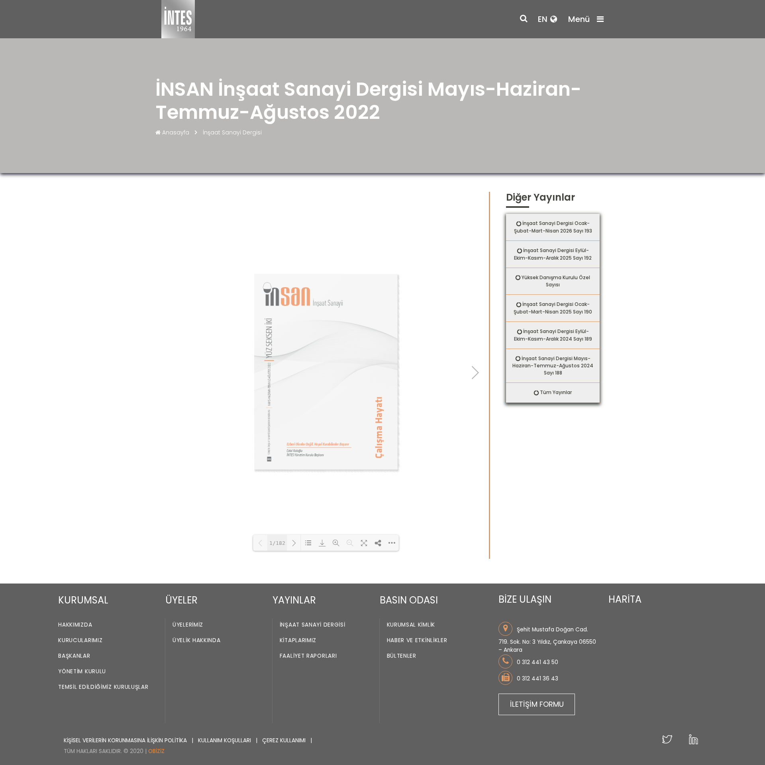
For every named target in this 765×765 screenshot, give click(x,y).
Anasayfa (176, 132)
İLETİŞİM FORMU (537, 704)
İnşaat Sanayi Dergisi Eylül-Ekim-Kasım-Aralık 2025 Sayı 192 (553, 254)
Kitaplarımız (298, 640)
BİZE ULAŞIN (524, 599)
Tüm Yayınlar (556, 392)
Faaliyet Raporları (308, 656)
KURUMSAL (83, 600)
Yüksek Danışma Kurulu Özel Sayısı (556, 281)
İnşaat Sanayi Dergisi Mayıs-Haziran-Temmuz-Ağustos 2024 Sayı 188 (552, 366)
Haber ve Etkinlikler (417, 640)
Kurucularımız (80, 640)
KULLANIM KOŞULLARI (225, 740)
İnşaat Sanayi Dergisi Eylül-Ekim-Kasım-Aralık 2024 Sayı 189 (553, 335)
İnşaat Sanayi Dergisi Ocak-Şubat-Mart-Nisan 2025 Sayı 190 (553, 308)
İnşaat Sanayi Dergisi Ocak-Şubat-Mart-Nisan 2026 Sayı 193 (553, 227)
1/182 (277, 543)
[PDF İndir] (322, 543)
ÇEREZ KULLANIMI (284, 740)
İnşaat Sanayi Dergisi (232, 132)
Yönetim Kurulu (82, 671)
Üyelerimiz (188, 625)
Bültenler (401, 656)
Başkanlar (74, 656)
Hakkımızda (75, 625)
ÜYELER (181, 600)
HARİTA (624, 599)
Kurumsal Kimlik (411, 625)
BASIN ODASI (409, 600)
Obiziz (156, 751)
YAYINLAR (294, 600)
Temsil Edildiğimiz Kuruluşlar (103, 687)
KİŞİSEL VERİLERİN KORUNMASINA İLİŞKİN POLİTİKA (126, 740)
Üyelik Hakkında (197, 640)
